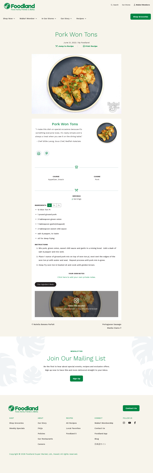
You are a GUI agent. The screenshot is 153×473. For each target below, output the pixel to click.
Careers (41, 444)
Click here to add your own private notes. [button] (76, 277)
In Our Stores (48, 18)
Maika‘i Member (27, 18)
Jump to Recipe (66, 46)
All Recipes (71, 423)
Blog (97, 439)
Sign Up (76, 378)
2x (54, 205)
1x (49, 205)
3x (59, 205)
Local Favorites (73, 428)
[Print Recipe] (39, 153)
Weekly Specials (17, 428)
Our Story (65, 18)
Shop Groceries (140, 17)
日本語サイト (100, 444)
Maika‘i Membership (104, 423)
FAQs (40, 428)
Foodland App (101, 433)
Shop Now (8, 18)
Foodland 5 (71, 433)
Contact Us (100, 428)
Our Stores (126, 5)
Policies (41, 433)
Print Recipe (91, 46)
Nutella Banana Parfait (43, 324)
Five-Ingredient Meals (45, 284)
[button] (47, 153)
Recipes (80, 18)
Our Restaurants (45, 439)
